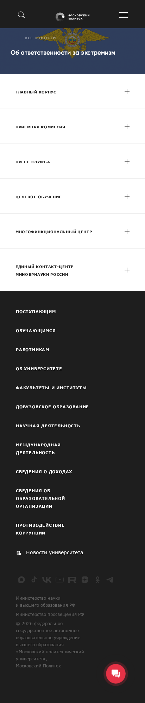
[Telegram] (110, 579)
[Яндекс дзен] (84, 579)
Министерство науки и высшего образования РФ (45, 601)
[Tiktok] (34, 579)
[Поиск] (21, 14)
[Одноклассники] (97, 579)
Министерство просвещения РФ (50, 614)
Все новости (40, 38)
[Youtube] (59, 579)
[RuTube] (72, 579)
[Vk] (46, 579)
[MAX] (21, 579)
